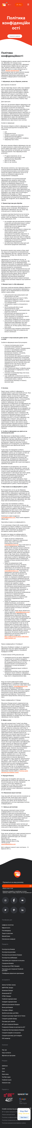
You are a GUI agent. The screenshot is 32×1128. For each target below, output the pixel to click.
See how (24, 1117)
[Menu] (28, 4)
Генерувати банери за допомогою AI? (13, 1027)
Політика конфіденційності (10, 1117)
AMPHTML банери (7, 987)
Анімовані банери (7, 990)
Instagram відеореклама (9, 1002)
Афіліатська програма (8, 1055)
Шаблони (5, 1066)
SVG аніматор (6, 1038)
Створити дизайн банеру (9, 1018)
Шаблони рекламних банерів (11, 1004)
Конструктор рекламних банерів (12, 955)
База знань (5, 1074)
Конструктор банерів (8, 949)
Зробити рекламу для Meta (10, 1013)
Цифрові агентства (8, 925)
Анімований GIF (7, 993)
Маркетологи (6, 928)
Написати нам (6, 1082)
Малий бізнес (6, 936)
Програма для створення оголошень (13, 960)
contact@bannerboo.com (8, 517)
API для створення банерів (10, 1024)
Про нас (4, 1050)
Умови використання (8, 1114)
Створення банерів (8, 963)
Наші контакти (6, 1053)
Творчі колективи (7, 933)
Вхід (20, 4)
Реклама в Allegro (7, 1010)
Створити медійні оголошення (11, 1033)
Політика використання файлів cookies (14, 1123)
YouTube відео (6, 1077)
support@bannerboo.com (8, 844)
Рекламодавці (6, 930)
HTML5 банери (6, 996)
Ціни (3, 1068)
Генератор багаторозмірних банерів (13, 1030)
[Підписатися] (30, 886)
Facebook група (6, 1080)
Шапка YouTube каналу (9, 985)
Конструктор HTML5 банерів (10, 966)
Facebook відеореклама (9, 999)
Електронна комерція (8, 939)
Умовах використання (12, 70)
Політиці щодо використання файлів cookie (14, 771)
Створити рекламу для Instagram (12, 1035)
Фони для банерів (7, 1007)
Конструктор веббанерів (9, 957)
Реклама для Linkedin (8, 1021)
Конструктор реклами (8, 952)
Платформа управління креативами (13, 973)
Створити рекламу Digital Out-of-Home (13, 1016)
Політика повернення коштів (11, 1120)
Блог (3, 1071)
